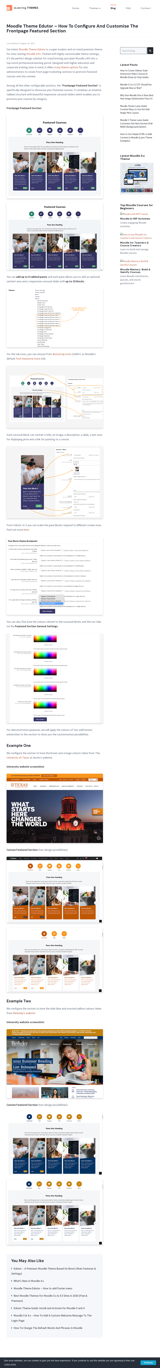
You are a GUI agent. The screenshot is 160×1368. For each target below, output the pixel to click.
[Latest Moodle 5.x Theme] (136, 178)
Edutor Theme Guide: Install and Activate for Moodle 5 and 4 (49, 1308)
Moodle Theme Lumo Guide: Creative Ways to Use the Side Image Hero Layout (135, 109)
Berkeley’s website (24, 1013)
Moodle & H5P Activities (135, 218)
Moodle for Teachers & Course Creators (134, 244)
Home (75, 8)
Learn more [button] (10, 1364)
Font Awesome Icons (28, 358)
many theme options (66, 67)
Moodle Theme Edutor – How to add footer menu (43, 1288)
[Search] (150, 50)
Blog (113, 8)
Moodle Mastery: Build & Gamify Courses (135, 271)
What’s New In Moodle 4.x (29, 1281)
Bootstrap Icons (62, 354)
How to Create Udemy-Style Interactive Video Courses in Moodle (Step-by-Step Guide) (134, 74)
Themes (94, 8)
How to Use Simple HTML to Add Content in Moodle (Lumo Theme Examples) (136, 137)
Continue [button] (148, 1363)
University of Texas (18, 757)
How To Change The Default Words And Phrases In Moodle (48, 1328)
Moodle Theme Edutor (32, 49)
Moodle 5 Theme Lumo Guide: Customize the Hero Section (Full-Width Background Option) (136, 123)
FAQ (128, 8)
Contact (146, 8)
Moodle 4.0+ (33, 54)
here (26, 529)
